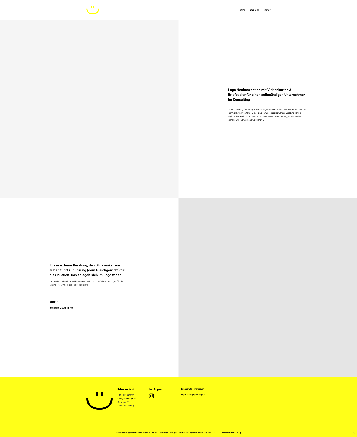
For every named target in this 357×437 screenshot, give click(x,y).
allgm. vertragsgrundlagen (193, 394)
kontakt (267, 10)
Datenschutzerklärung (231, 433)
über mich (254, 10)
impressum (199, 389)
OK (215, 433)
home (242, 10)
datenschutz (186, 389)
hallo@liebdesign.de (126, 398)
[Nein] (353, 432)
